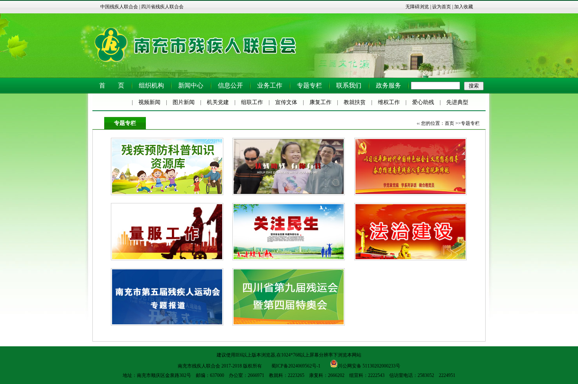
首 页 (111, 85)
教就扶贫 (355, 102)
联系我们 (348, 85)
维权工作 (389, 102)
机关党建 (218, 102)
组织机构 (151, 85)
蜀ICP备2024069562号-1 (295, 366)
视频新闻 (149, 102)
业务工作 (269, 85)
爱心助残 (423, 102)
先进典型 (457, 102)
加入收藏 (463, 6)
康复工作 (320, 102)
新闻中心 (190, 85)
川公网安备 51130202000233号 (369, 365)
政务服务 (388, 85)
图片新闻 (184, 102)
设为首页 (441, 6)
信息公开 (230, 85)
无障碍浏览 (417, 6)
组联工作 (252, 102)
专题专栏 (309, 85)
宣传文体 (286, 102)
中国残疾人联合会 (119, 6)
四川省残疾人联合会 (162, 6)
